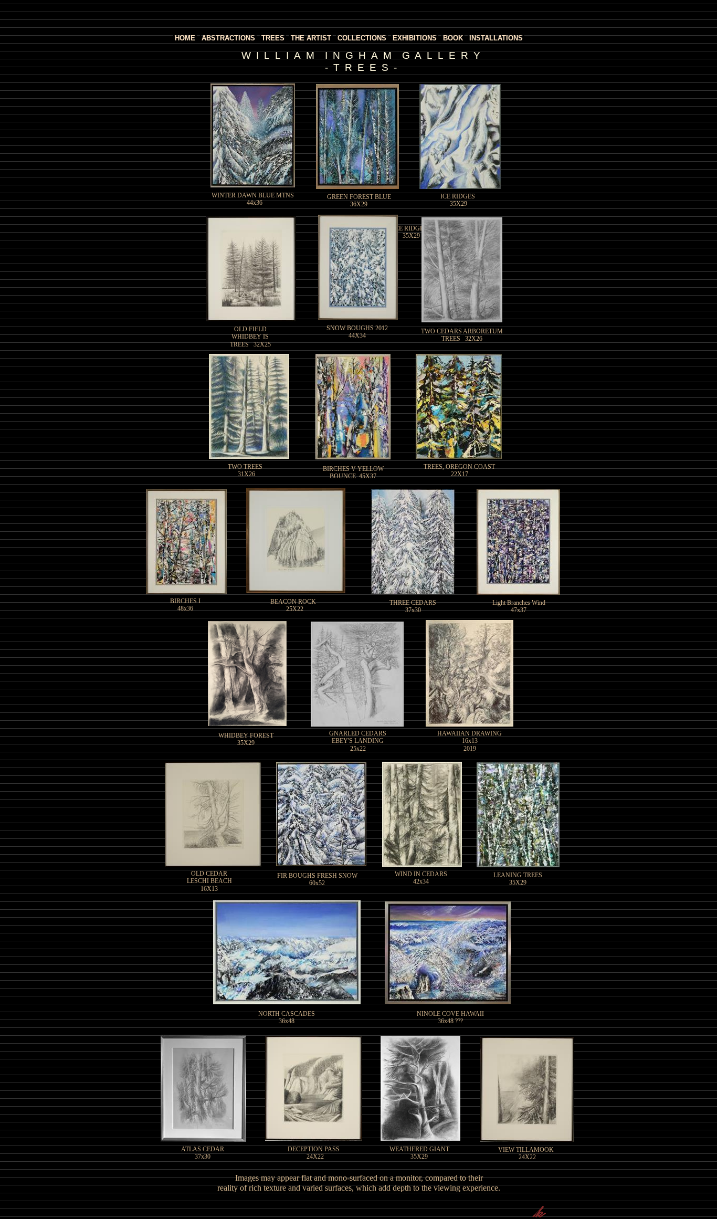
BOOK (453, 38)
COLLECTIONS (362, 38)
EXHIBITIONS (415, 38)
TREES (272, 38)
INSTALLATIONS (496, 38)
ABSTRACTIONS (228, 38)
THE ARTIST (311, 38)
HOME (185, 38)
